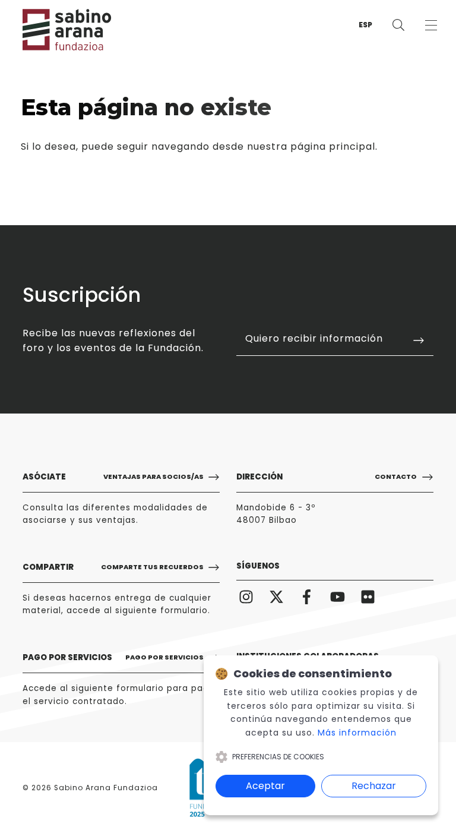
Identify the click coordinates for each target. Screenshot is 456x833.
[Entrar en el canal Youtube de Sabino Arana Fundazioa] (337, 596)
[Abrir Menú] (430, 25)
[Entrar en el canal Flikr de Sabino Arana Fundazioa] (367, 596)
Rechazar (374, 786)
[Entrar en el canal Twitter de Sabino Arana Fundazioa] (276, 596)
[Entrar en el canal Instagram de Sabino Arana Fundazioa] (245, 596)
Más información (357, 733)
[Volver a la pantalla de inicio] (58, 30)
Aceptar (265, 786)
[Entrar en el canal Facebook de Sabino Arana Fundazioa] (306, 596)
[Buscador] (398, 25)
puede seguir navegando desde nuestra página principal (228, 146)
